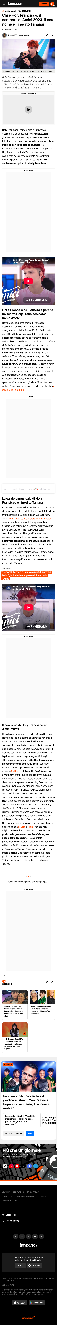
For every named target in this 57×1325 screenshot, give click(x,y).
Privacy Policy (33, 1192)
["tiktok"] (5, 1166)
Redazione (45, 1196)
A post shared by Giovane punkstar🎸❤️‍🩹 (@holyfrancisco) (28, 489)
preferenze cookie (9, 1200)
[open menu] (3, 4)
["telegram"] (35, 1166)
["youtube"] (17, 1166)
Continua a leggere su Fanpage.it (28, 881)
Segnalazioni (18, 1192)
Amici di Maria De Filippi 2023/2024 (18, 11)
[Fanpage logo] (15, 3)
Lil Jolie (21, 826)
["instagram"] (11, 1166)
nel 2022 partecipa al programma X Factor (29, 518)
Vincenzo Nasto (22, 35)
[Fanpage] (29, 1245)
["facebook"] (29, 1166)
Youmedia (6, 1192)
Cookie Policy (7, 1196)
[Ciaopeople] (28, 1318)
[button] (52, 35)
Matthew (15, 771)
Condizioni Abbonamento (27, 1196)
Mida (30, 826)
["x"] (23, 1166)
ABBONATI (44, 4)
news (4, 975)
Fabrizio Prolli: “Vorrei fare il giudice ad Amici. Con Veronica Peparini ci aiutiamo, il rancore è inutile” (26, 1102)
